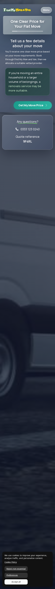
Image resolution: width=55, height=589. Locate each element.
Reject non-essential (16, 568)
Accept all (16, 581)
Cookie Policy (11, 562)
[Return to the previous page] (17, 10)
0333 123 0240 (30, 129)
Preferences (12, 575)
